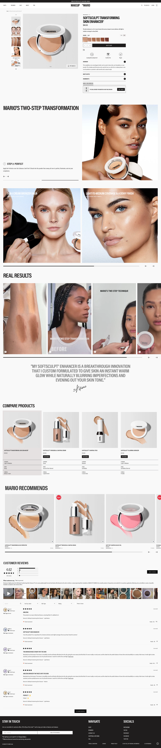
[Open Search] (141, 5)
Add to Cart (109, 45)
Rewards (90, 730)
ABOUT (27, 5)
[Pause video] (31, 352)
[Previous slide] (146, 266)
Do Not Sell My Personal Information (131, 743)
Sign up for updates (55, 733)
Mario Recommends (88, 83)
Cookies (104, 743)
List (124, 35)
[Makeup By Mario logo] (80, 5)
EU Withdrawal (147, 743)
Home (7, 11)
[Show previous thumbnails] (16, 15)
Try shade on (72, 66)
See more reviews (80, 711)
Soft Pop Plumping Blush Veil (113, 545)
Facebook (126, 736)
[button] (52, 541)
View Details (46, 456)
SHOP (4, 5)
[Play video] (75, 352)
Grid (121, 35)
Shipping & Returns (93, 736)
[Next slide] (153, 266)
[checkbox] (82, 603)
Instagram (126, 727)
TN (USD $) (146, 5)
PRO (34, 5)
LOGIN (152, 5)
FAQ (89, 739)
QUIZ (21, 5)
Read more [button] (70, 656)
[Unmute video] (33, 352)
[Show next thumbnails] (16, 69)
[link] (86, 14)
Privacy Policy (114, 743)
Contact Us (91, 733)
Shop (89, 727)
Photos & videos (80, 603)
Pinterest (126, 733)
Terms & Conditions (92, 743)
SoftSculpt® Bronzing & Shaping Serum (65, 545)
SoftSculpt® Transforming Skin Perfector (16, 545)
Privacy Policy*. (22, 737)
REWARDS (13, 5)
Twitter (126, 739)
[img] (19, 580)
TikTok (125, 730)
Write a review (152, 572)
